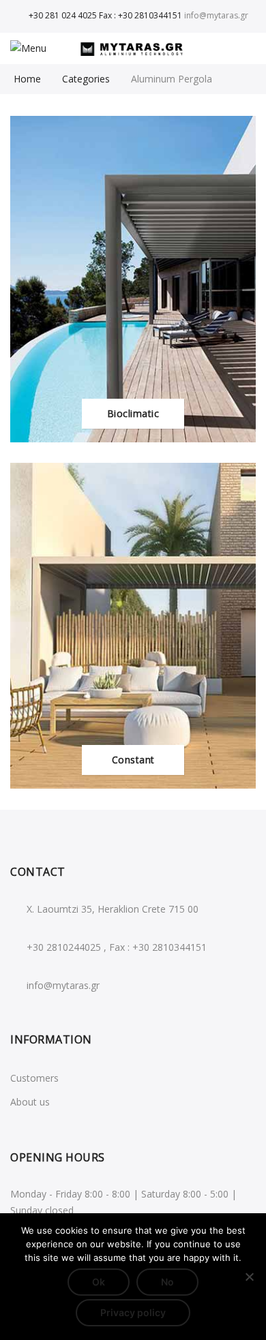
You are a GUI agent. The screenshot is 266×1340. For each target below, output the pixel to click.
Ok (98, 1282)
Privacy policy (133, 1312)
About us (30, 1101)
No (167, 1282)
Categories (86, 78)
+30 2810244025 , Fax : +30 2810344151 (117, 947)
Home (27, 78)
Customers (34, 1077)
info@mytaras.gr (63, 985)
